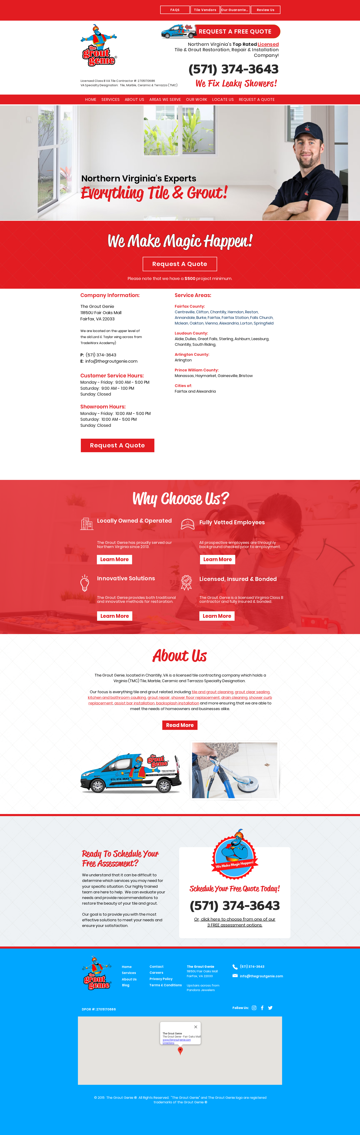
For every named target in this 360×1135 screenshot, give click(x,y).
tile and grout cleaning (212, 691)
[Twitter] (270, 1008)
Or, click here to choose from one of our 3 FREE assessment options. (234, 922)
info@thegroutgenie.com (111, 361)
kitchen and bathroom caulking (117, 697)
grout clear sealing (252, 691)
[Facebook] (262, 1008)
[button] (165, 99)
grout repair (159, 697)
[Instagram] (254, 1008)
